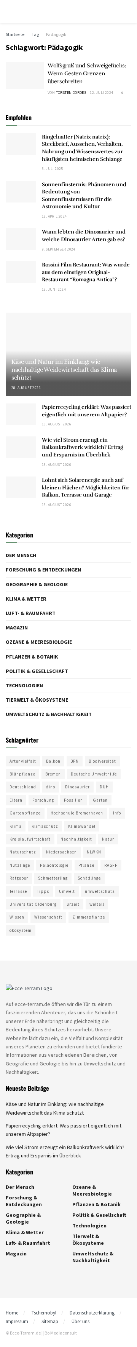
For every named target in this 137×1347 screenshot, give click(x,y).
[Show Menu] (9, 11)
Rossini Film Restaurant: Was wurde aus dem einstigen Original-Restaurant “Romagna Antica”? (86, 272)
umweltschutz (100, 891)
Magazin (17, 627)
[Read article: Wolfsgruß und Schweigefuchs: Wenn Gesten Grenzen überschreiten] (25, 75)
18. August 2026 (56, 424)
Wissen (17, 917)
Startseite (15, 34)
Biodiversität (102, 761)
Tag (35, 34)
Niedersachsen (61, 852)
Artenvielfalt (23, 761)
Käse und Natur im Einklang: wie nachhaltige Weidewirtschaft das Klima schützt (64, 370)
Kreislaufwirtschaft (30, 839)
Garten (100, 800)
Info (117, 813)
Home (12, 1313)
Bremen (53, 774)
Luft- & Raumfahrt (31, 613)
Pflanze (86, 865)
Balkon (53, 761)
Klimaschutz (45, 826)
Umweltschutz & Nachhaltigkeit (49, 714)
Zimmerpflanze (88, 917)
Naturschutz (23, 852)
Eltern (16, 800)
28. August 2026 (26, 387)
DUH (104, 787)
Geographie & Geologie (37, 584)
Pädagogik (56, 34)
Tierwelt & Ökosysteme (37, 699)
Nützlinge (20, 865)
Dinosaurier (77, 787)
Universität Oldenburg (33, 904)
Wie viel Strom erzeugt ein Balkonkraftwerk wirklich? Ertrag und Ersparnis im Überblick (82, 447)
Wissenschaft (48, 917)
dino (50, 787)
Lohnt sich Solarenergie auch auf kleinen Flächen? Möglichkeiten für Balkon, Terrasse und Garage (85, 487)
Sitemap (49, 1321)
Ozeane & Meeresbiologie (39, 641)
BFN (74, 761)
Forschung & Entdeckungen (43, 569)
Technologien (24, 685)
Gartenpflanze (25, 813)
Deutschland (23, 787)
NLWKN (94, 852)
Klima (16, 826)
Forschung (43, 800)
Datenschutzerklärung (92, 1313)
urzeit (73, 904)
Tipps (43, 891)
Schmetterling (53, 878)
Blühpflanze (22, 774)
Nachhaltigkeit (76, 839)
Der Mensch (21, 555)
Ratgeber (19, 878)
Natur (108, 839)
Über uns (80, 1321)
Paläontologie (54, 865)
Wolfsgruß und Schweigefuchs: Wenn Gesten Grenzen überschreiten (87, 73)
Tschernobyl (44, 1313)
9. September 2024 (58, 249)
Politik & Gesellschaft (37, 671)
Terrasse (18, 891)
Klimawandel (82, 826)
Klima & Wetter (26, 598)
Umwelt (67, 891)
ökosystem (21, 930)
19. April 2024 (54, 216)
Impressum (17, 1321)
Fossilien (73, 800)
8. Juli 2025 (52, 168)
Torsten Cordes (71, 92)
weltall (96, 904)
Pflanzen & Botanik (32, 656)
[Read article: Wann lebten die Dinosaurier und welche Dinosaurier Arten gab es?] (21, 239)
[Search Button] (128, 11)
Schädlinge (89, 878)
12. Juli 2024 (101, 92)
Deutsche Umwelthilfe (94, 774)
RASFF (111, 865)
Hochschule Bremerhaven (77, 813)
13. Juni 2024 (54, 289)
